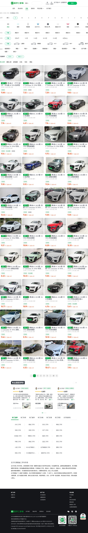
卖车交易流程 (73, 499)
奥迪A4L (37, 32)
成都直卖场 (42, 497)
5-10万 (35, 38)
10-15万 (45, 38)
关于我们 (28, 511)
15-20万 (55, 38)
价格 (1, 38)
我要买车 (13, 495)
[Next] (56, 375)
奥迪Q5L (57, 32)
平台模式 (72, 495)
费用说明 (72, 502)
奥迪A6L (27, 32)
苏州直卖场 (42, 495)
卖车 (71, 497)
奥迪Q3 (48, 32)
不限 (8, 32)
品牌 (1, 17)
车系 (1, 32)
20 (53, 375)
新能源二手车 (73, 504)
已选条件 (2, 56)
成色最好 (15, 62)
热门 (8, 17)
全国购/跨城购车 (73, 507)
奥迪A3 (17, 32)
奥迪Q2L (68, 32)
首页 (1, 13)
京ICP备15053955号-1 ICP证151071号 (45, 526)
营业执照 (48, 511)
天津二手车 (6, 13)
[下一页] (76, 383)
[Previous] (31, 375)
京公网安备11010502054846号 (18, 528)
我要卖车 (13, 497)
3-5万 (26, 38)
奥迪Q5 (78, 32)
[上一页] (74, 383)
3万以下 (17, 38)
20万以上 (65, 38)
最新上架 (9, 62)
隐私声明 (35, 511)
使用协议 (41, 511)
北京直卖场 (42, 499)
